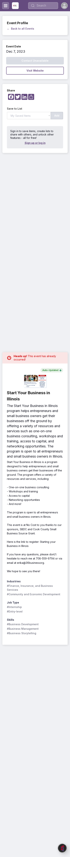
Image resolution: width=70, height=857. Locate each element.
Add (56, 115)
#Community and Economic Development (33, 594)
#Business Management (23, 628)
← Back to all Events (20, 28)
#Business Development (23, 624)
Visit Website (35, 70)
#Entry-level (15, 611)
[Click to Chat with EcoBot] (62, 848)
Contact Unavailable (35, 60)
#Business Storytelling (21, 633)
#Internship (14, 607)
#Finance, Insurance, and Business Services (30, 587)
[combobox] (43, 5)
